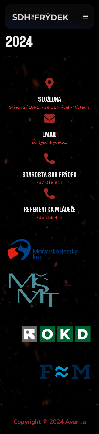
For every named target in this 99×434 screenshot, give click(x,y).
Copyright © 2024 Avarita (49, 421)
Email (49, 134)
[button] (85, 16)
